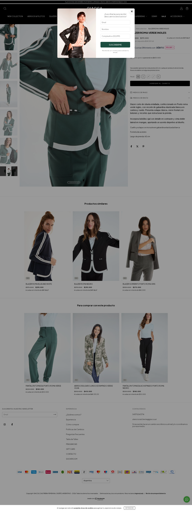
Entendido (129, 508)
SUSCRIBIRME (115, 44)
